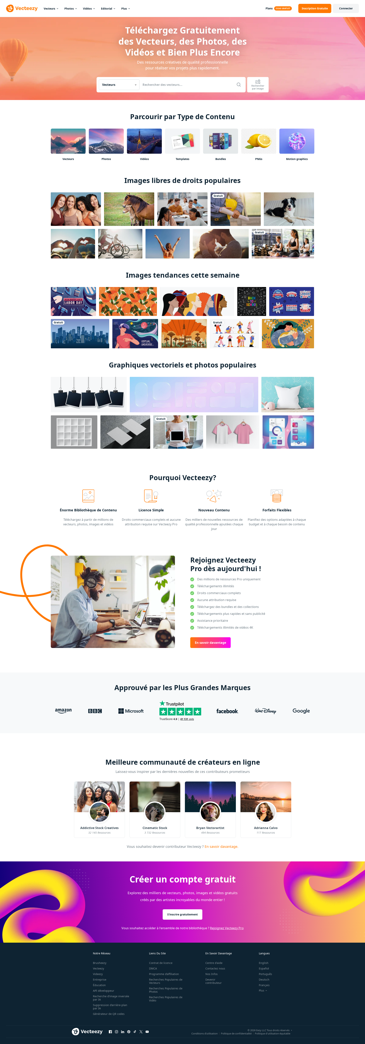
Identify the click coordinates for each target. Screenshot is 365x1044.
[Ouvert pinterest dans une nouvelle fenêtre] (128, 1031)
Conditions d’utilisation (204, 1033)
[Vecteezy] (22, 8)
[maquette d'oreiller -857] (287, 394)
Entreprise (99, 979)
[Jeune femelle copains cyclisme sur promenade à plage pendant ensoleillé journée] (120, 243)
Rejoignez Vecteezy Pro (227, 928)
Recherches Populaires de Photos (165, 990)
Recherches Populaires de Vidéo (165, 998)
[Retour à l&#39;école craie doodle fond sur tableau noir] (251, 301)
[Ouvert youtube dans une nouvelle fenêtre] (147, 1031)
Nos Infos (211, 974)
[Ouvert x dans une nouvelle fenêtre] (141, 1031)
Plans (269, 8)
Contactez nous (215, 968)
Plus (124, 8)
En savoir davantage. (221, 846)
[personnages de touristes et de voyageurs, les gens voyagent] (234, 333)
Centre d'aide (213, 963)
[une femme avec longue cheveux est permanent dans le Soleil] (167, 243)
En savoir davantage (210, 643)
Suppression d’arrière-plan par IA (110, 1006)
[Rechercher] (238, 84)
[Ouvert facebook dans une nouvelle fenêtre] (110, 1031)
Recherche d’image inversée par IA (111, 997)
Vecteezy (98, 968)
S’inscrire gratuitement (182, 914)
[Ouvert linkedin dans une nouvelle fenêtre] (122, 1031)
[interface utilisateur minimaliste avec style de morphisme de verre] (288, 432)
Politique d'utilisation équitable (272, 1033)
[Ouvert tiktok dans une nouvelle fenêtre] (134, 1031)
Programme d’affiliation (164, 974)
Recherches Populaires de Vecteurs (165, 981)
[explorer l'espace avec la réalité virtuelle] (135, 333)
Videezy (98, 974)
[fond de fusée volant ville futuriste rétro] (184, 333)
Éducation (99, 985)
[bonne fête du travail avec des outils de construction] (73, 301)
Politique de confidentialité (236, 1033)
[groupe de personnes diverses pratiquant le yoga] (283, 243)
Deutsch (264, 979)
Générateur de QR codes (109, 1014)
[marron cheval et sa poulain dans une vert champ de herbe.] (129, 209)
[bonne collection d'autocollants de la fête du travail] (291, 301)
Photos (69, 8)
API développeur (103, 990)
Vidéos (87, 8)
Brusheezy (99, 963)
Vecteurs (49, 8)
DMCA (153, 968)
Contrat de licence (160, 963)
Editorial (106, 8)
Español (264, 968)
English (263, 963)
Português (265, 974)
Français (264, 985)
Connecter (346, 8)
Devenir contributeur (213, 981)
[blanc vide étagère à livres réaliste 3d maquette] (74, 432)
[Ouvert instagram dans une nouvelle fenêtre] (116, 1031)
